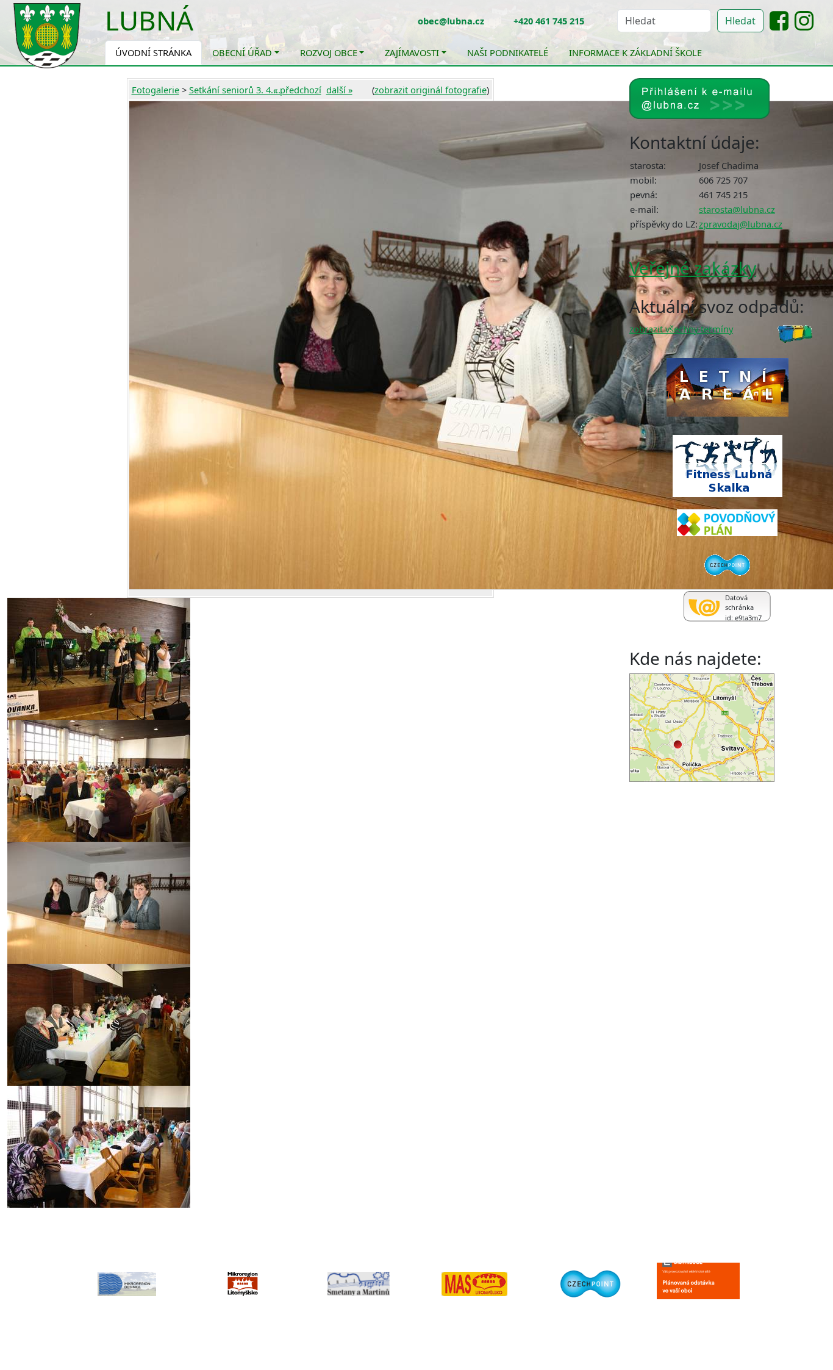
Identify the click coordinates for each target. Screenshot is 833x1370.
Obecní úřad (242, 52)
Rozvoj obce (328, 52)
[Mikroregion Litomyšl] (242, 1284)
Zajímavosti (412, 52)
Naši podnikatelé (507, 52)
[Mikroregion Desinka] (126, 1284)
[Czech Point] (590, 1283)
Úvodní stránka (153, 52)
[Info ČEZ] (706, 1293)
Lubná (149, 20)
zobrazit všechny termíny (681, 329)
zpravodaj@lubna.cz (740, 224)
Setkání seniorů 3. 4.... (235, 90)
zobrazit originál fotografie (430, 90)
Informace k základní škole (635, 52)
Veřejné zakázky (692, 267)
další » (339, 90)
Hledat (740, 20)
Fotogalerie (155, 90)
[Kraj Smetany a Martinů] (358, 1284)
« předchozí (297, 90)
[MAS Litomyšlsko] (474, 1284)
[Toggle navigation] (202, 28)
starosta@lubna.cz (737, 209)
